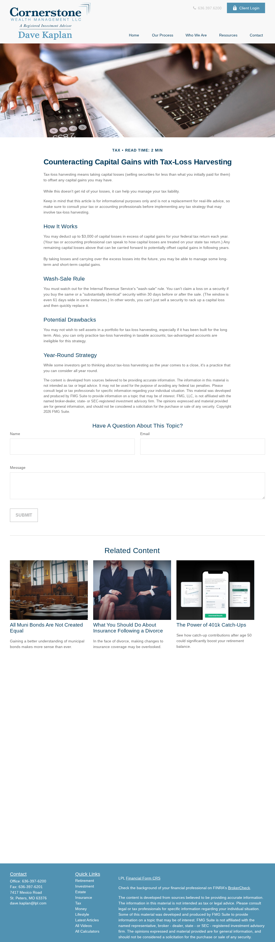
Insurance (83, 897)
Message (18, 467)
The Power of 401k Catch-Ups (211, 625)
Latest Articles (87, 920)
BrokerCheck (239, 888)
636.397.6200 (209, 8)
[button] (134, 35)
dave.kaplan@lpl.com (28, 903)
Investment (84, 886)
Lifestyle (82, 914)
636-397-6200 (34, 881)
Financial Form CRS (143, 878)
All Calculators (87, 931)
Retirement (84, 880)
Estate (80, 892)
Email (145, 434)
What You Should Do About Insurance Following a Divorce (128, 628)
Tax (78, 903)
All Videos (83, 925)
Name (15, 434)
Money (81, 909)
